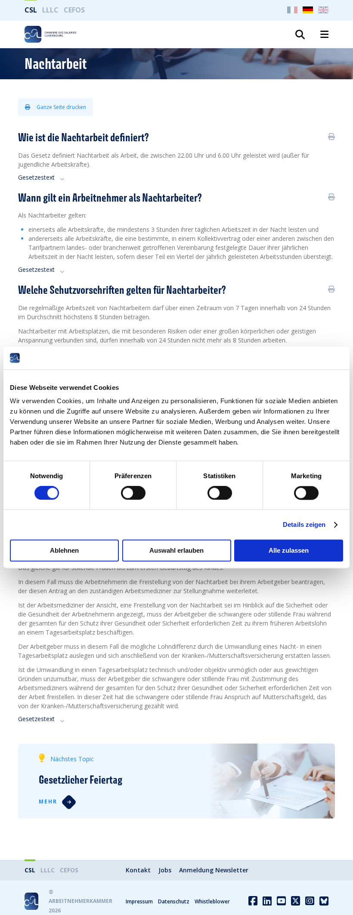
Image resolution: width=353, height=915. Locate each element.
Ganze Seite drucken (60, 107)
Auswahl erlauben (176, 550)
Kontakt (138, 870)
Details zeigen (304, 524)
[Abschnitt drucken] (331, 136)
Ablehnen (64, 550)
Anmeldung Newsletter (213, 870)
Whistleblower (212, 901)
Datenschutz (173, 901)
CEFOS (74, 10)
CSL (31, 10)
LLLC (50, 10)
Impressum (139, 901)
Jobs (164, 870)
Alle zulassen (289, 550)
